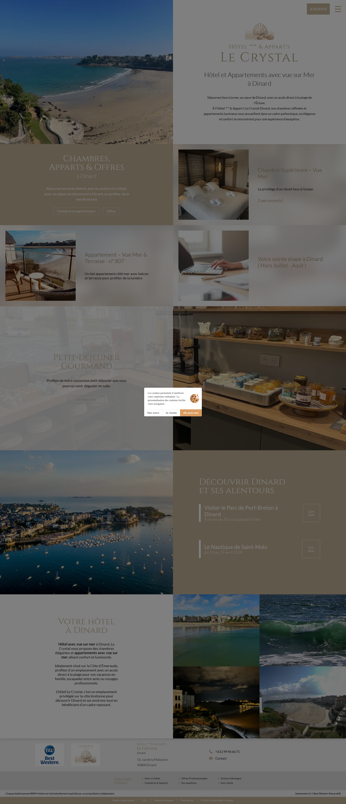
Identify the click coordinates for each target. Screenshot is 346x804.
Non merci (153, 412)
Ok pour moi (191, 412)
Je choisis (171, 412)
